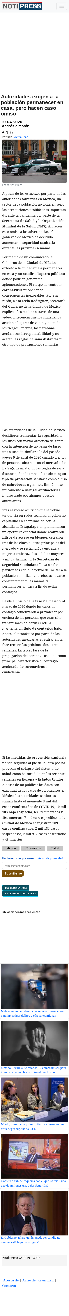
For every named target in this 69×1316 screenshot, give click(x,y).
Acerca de (11, 1280)
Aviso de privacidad (50, 858)
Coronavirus (34, 848)
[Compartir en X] (7, 131)
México (11, 848)
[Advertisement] (34, 57)
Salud (55, 848)
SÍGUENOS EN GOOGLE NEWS (20, 893)
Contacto (9, 1285)
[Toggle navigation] (61, 6)
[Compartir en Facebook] (3, 131)
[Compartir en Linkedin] (11, 131)
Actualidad (21, 137)
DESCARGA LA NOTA (16, 888)
